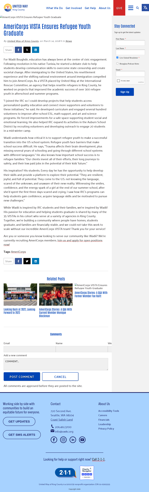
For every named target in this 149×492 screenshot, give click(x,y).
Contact (56, 403)
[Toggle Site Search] (139, 7)
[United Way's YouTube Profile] (82, 439)
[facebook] (19, 50)
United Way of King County (23, 41)
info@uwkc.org (64, 431)
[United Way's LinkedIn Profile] (73, 439)
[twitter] (27, 50)
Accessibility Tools (108, 410)
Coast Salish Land (62, 419)
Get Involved (74, 8)
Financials (103, 419)
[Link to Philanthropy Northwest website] (66, 473)
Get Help (90, 8)
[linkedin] (36, 50)
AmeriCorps (18, 251)
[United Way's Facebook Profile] (54, 439)
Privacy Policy (106, 428)
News (68, 41)
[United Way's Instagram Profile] (63, 439)
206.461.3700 (63, 426)
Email (7, 343)
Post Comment (22, 376)
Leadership (104, 424)
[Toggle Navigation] (130, 8)
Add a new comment (15, 355)
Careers (102, 415)
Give (119, 7)
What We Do (54, 8)
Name (59, 343)
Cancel (60, 376)
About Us (104, 8)
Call (98, 459)
